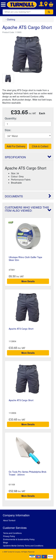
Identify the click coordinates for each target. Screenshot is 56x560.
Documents (14, 196)
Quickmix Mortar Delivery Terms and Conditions (23, 545)
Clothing (11, 19)
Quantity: (11, 118)
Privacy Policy (9, 536)
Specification (15, 157)
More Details (28, 281)
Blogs (5, 542)
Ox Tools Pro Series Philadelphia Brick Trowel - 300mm (27, 473)
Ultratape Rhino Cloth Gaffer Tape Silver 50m (25, 259)
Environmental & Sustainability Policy (19, 539)
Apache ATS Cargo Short (21, 328)
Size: (8, 130)
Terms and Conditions (12, 533)
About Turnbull (9, 520)
